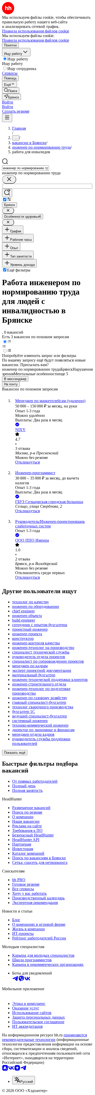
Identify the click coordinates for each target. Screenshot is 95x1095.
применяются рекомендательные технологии (44, 1037)
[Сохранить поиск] (7, 193)
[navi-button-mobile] (7, 118)
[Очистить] (9, 179)
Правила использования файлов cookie (35, 40)
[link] (10, 90)
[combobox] (25, 168)
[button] (7, 102)
